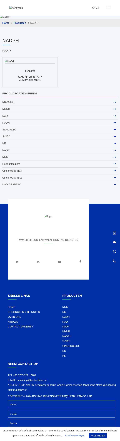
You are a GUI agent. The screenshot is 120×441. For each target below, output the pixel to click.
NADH (6, 122)
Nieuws (13, 321)
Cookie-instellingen (74, 435)
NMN (5, 157)
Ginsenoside (71, 346)
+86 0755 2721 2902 (24, 375)
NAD (5, 116)
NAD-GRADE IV (11, 184)
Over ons (14, 317)
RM (64, 312)
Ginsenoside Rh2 (12, 177)
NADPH (30, 70)
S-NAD (6, 136)
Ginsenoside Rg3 (12, 170)
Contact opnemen (20, 326)
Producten (20, 23)
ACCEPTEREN (98, 436)
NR (4, 143)
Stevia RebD (9, 129)
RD (64, 355)
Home (5, 23)
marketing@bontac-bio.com (32, 380)
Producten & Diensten (24, 312)
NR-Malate (8, 102)
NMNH (6, 109)
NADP (6, 150)
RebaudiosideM (11, 164)
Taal (97, 8)
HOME (11, 307)
